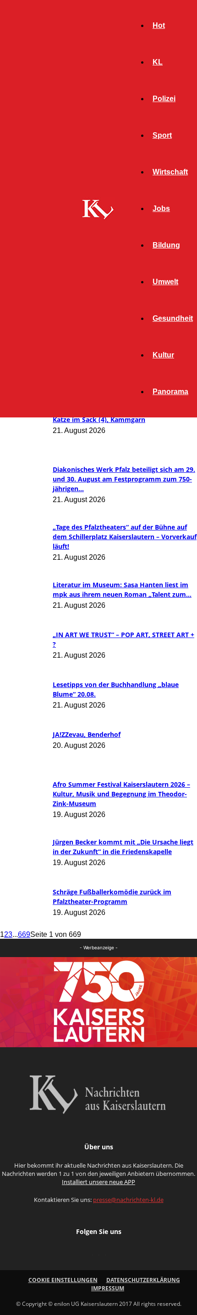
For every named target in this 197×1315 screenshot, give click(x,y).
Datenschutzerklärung (143, 1280)
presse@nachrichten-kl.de (128, 1200)
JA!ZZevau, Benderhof (86, 734)
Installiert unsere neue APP (98, 1182)
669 (24, 934)
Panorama (170, 391)
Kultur (163, 355)
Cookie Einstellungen (63, 1280)
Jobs (161, 208)
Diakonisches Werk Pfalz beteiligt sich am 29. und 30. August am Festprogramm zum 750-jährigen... (124, 479)
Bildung (166, 245)
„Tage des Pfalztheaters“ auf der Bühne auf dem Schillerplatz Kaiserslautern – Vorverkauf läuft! (125, 537)
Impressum (107, 1288)
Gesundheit (173, 318)
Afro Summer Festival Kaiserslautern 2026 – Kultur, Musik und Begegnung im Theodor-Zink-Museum (121, 794)
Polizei (164, 99)
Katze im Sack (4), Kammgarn (99, 419)
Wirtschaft (170, 172)
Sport (162, 135)
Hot (159, 25)
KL (158, 62)
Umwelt (165, 282)
